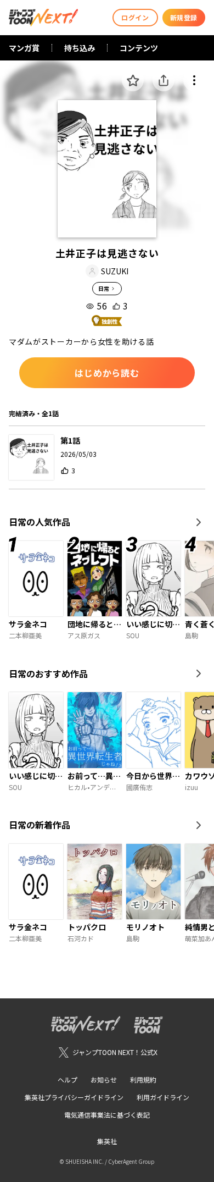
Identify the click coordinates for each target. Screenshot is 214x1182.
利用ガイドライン (163, 1097)
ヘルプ (67, 1079)
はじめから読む (107, 372)
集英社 (107, 1141)
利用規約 (143, 1079)
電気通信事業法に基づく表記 (107, 1114)
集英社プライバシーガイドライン (74, 1097)
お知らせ (104, 1079)
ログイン (135, 17)
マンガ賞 (24, 48)
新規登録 (184, 17)
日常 (103, 288)
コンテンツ (139, 48)
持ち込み (79, 48)
